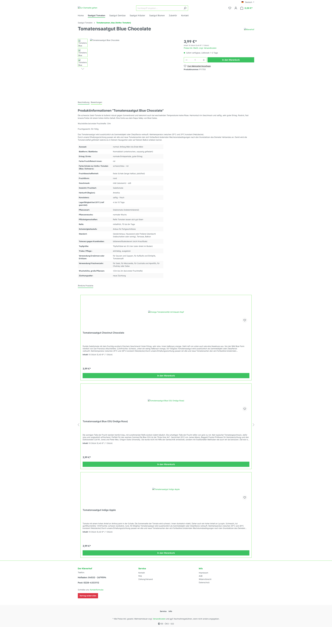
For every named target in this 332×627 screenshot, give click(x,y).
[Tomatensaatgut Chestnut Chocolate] (166, 312)
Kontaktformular (96, 590)
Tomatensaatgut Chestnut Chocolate (103, 332)
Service (142, 568)
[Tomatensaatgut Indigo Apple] (166, 489)
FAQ (140, 576)
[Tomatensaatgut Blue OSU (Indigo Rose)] (166, 401)
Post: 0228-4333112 (88, 582)
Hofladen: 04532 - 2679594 (92, 577)
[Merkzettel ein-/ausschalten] (244, 320)
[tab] (83, 102)
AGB (200, 576)
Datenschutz (204, 582)
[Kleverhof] (249, 29)
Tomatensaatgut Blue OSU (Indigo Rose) (105, 421)
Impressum (203, 573)
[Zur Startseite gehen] (87, 7)
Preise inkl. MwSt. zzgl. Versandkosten (200, 48)
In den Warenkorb (231, 60)
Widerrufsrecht (205, 579)
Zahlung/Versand (145, 579)
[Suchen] (185, 8)
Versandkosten (159, 619)
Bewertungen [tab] (96, 102)
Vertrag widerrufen (87, 596)
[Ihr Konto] (236, 8)
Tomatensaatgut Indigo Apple (99, 510)
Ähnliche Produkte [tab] (85, 285)
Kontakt (141, 573)
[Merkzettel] (230, 8)
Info (201, 568)
